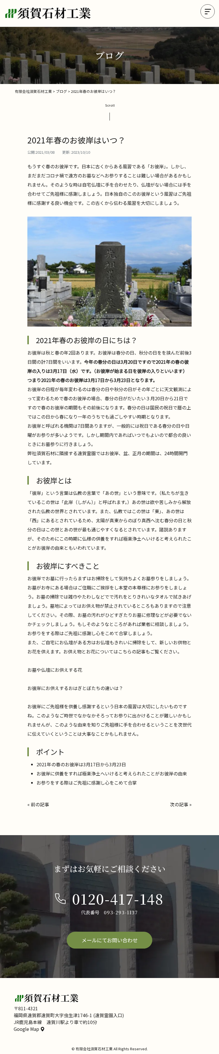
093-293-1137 (121, 912)
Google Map (27, 1028)
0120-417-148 (118, 899)
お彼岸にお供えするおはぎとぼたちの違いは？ (75, 688)
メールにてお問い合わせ (110, 940)
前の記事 (40, 804)
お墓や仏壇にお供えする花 (54, 669)
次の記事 (179, 804)
